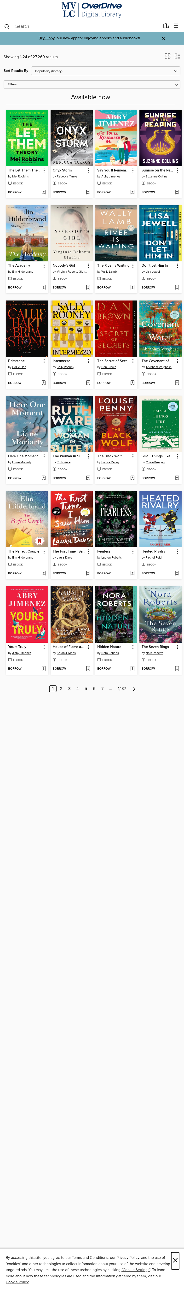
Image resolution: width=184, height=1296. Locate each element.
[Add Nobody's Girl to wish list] (88, 288)
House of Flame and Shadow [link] (69, 647)
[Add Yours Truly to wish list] (43, 669)
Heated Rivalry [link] (153, 551)
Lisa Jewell (153, 272)
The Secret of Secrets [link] (114, 361)
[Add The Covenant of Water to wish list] (177, 383)
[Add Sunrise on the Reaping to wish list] (177, 192)
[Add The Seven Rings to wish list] (177, 669)
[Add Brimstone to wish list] (43, 383)
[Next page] (134, 689)
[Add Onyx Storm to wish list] (88, 192)
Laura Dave (64, 558)
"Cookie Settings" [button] (135, 1269)
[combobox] (82, 26)
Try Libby (47, 38)
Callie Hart (19, 367)
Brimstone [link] (16, 361)
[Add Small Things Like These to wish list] (177, 478)
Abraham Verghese (159, 367)
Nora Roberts (110, 653)
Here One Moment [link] (23, 456)
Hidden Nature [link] (109, 647)
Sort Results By (16, 71)
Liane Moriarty (21, 462)
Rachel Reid (153, 558)
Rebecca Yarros (67, 176)
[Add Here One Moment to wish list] (43, 478)
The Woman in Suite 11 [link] (69, 456)
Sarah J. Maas (66, 653)
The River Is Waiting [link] (113, 266)
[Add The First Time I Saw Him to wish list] (88, 574)
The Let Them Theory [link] (24, 170)
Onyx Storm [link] (62, 170)
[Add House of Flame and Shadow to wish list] (88, 669)
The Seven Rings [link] (155, 647)
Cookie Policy (17, 1282)
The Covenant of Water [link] (158, 361)
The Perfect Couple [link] (23, 551)
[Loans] (166, 27)
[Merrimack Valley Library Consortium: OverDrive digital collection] (92, 10)
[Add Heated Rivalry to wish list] (177, 574)
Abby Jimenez (110, 176)
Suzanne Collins (156, 176)
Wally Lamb (109, 272)
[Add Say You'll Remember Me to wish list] (132, 192)
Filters (12, 84)
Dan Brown (108, 367)
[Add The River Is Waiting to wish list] (132, 288)
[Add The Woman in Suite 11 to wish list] (88, 478)
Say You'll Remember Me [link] (114, 170)
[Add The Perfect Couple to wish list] (43, 574)
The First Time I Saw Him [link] (69, 551)
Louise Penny (110, 462)
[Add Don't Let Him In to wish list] (177, 288)
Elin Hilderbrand (22, 272)
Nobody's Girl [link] (64, 266)
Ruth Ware (63, 462)
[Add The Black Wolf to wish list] (132, 478)
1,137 (122, 688)
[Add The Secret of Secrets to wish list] (132, 383)
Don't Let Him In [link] (155, 266)
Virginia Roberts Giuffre (72, 272)
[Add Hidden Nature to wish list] (132, 669)
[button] (168, 57)
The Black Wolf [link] (109, 456)
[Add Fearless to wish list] (132, 574)
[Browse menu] (176, 26)
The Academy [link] (19, 266)
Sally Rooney (65, 367)
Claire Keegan (155, 462)
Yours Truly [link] (17, 647)
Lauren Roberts (111, 558)
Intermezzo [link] (61, 361)
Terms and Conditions (90, 1257)
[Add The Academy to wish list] (43, 288)
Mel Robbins (20, 176)
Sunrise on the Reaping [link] (158, 170)
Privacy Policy (127, 1257)
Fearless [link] (103, 551)
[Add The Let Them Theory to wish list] (43, 192)
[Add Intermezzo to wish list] (88, 383)
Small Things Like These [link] (158, 456)
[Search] (7, 26)
